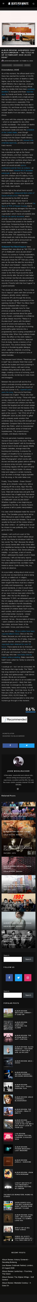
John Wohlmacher (11, 61)
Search (6, 955)
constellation (8, 733)
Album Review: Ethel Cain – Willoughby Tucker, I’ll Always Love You (24, 1217)
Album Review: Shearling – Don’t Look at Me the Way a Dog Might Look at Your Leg (24, 1123)
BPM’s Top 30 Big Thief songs (22, 1229)
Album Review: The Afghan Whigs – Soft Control (23, 1037)
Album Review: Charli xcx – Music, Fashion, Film (23, 1086)
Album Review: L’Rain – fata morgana (24, 1173)
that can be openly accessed (13, 216)
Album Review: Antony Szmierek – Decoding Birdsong (23, 1074)
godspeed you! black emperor (13, 736)
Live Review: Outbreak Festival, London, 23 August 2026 (23, 1136)
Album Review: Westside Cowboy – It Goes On (23, 1012)
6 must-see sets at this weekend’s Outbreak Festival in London (23, 1185)
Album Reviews (7, 65)
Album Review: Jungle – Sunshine (23, 1161)
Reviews (27, 65)
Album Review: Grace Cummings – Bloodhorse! (24, 1099)
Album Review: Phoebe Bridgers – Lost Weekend (23, 1148)
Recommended (18, 65)
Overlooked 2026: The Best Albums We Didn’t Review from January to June (24, 1205)
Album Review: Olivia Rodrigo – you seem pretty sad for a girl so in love (24, 1049)
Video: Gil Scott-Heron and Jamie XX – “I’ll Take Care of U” (24, 1238)
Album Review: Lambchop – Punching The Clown (21, 1025)
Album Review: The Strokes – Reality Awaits (23, 1111)
